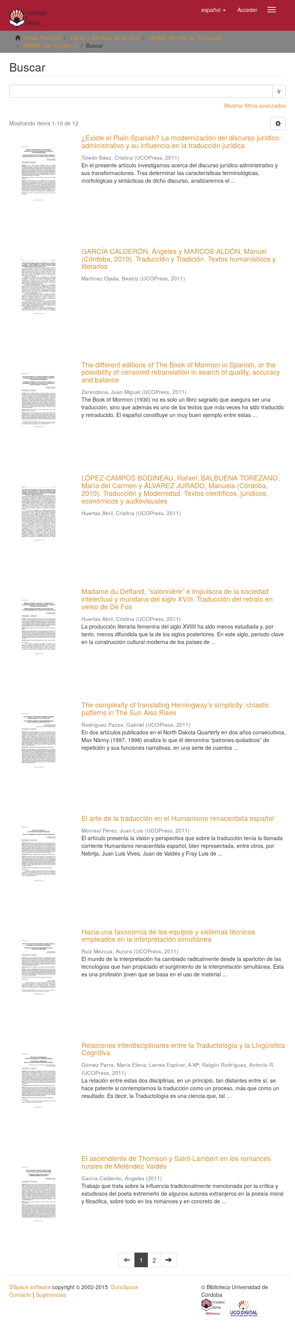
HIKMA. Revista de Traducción (186, 38)
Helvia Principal (42, 38)
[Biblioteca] (213, 1307)
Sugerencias (51, 1294)
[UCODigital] (244, 1307)
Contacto (20, 1294)
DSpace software (30, 1287)
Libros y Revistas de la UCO (105, 38)
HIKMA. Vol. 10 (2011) (50, 45)
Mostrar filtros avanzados (255, 105)
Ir (279, 91)
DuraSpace (124, 1287)
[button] (214, 9)
